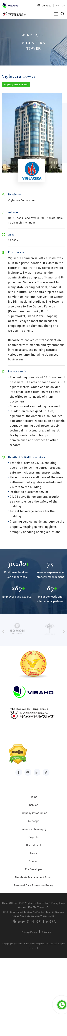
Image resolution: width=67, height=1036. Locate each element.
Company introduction (33, 813)
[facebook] (18, 772)
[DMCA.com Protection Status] (18, 763)
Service (33, 805)
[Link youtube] (27, 772)
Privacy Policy (29, 931)
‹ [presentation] (3, 630)
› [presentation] (63, 630)
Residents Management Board (33, 877)
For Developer (33, 869)
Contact (46, 5)
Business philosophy (34, 829)
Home (33, 797)
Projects (33, 837)
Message (33, 821)
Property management (15, 84)
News (33, 853)
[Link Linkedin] (37, 772)
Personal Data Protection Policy (33, 885)
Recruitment (33, 845)
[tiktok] (46, 772)
